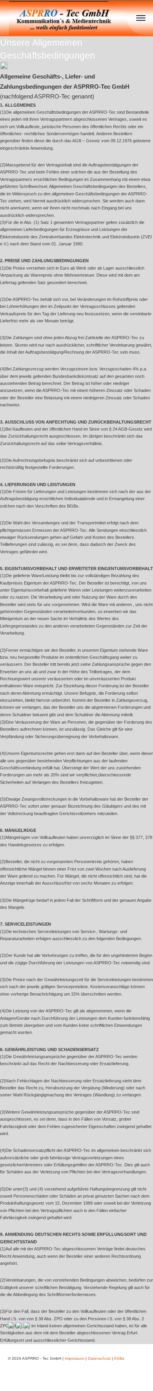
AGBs (119, 1358)
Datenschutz (99, 1358)
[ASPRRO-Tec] (76, 17)
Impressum (74, 1358)
